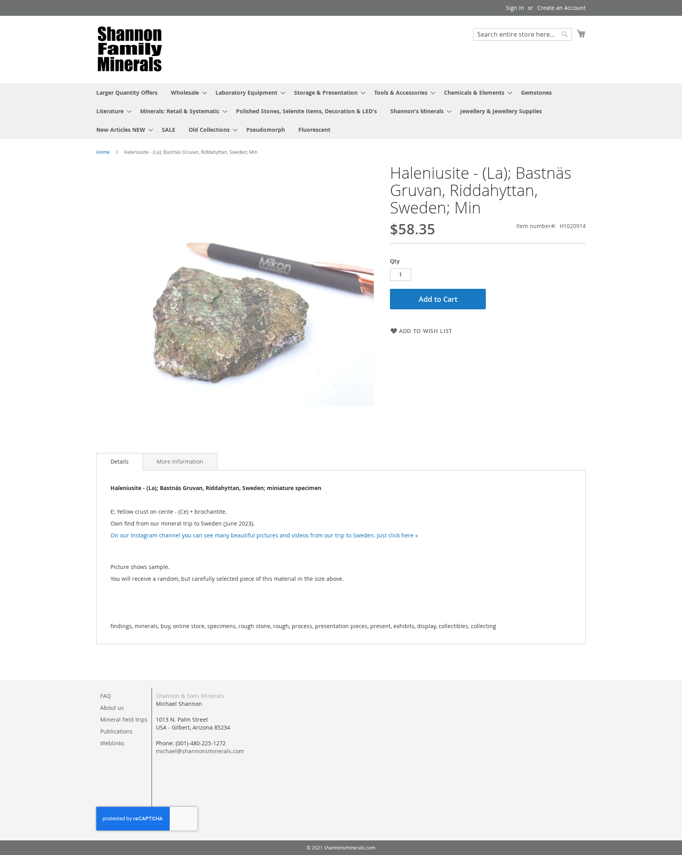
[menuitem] (127, 92)
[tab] (119, 461)
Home (103, 152)
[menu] (341, 111)
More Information (180, 461)
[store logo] (129, 49)
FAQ (105, 696)
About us (112, 707)
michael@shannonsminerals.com (200, 751)
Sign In (515, 7)
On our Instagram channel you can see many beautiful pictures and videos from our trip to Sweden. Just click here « (264, 535)
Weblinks (112, 743)
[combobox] (522, 34)
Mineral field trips (124, 719)
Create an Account (561, 7)
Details (120, 461)
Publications (116, 731)
